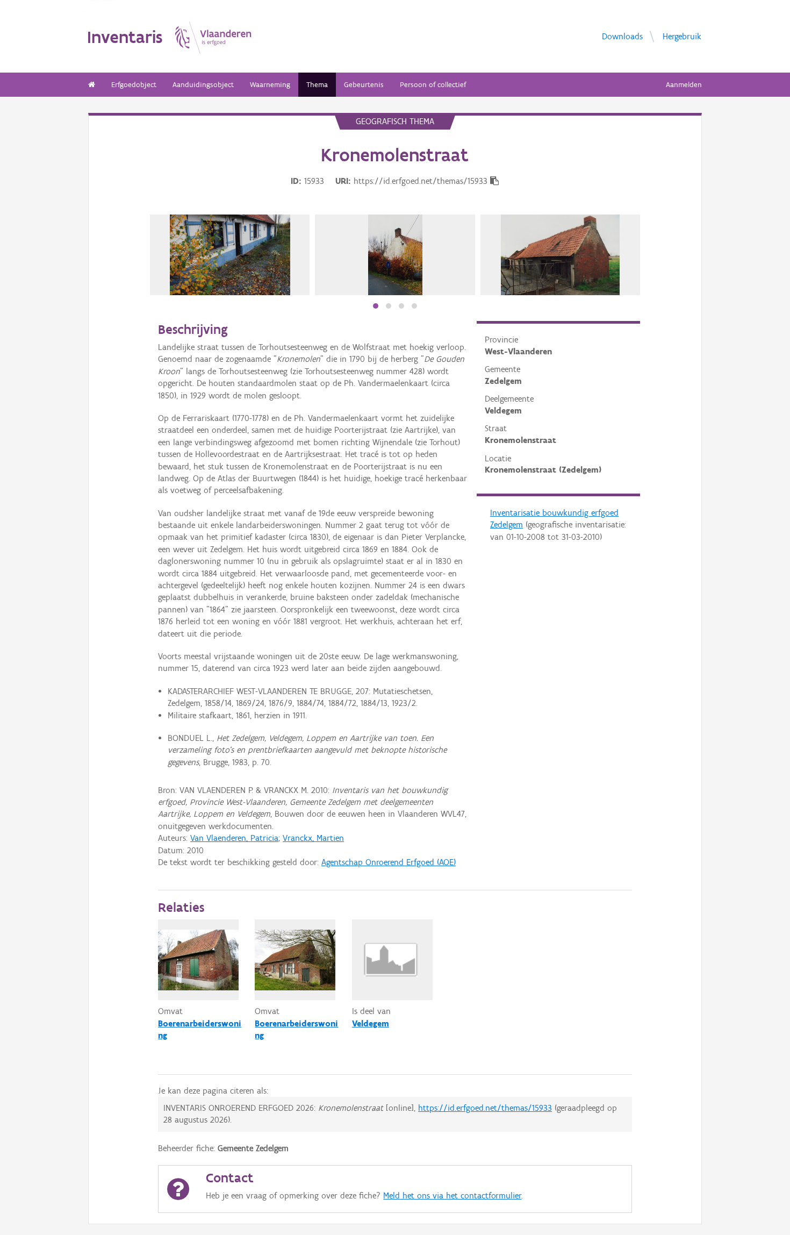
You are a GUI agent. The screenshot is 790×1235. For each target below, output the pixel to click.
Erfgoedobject (133, 84)
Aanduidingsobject (203, 84)
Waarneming (270, 84)
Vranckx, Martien (313, 838)
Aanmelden (684, 84)
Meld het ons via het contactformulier (452, 1195)
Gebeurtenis (364, 84)
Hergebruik (682, 36)
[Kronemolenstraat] (230, 255)
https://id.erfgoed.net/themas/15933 (485, 1108)
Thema (317, 84)
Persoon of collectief (433, 84)
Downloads (622, 36)
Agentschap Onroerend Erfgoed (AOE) (388, 862)
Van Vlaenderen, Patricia (234, 838)
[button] (375, 306)
